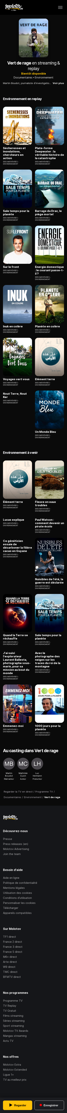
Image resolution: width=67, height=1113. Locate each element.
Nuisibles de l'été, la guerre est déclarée (49, 581)
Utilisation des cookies (17, 893)
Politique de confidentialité (20, 883)
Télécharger (10, 908)
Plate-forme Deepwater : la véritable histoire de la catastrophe (49, 153)
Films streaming (13, 1015)
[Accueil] (13, 7)
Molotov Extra (12, 1064)
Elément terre (45, 379)
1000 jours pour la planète (47, 727)
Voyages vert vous (16, 379)
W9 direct (9, 967)
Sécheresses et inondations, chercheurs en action (14, 153)
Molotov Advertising (16, 849)
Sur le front (11, 267)
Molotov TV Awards (15, 1031)
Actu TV (8, 1041)
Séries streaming (14, 1020)
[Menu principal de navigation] (60, 7)
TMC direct (10, 972)
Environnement (44, 77)
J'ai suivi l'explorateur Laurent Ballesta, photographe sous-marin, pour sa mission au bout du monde (17, 663)
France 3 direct (13, 946)
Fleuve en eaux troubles (45, 503)
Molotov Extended (15, 1069)
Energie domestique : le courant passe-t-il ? (49, 270)
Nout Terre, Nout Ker (15, 395)
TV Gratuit (9, 1010)
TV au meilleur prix (14, 1079)
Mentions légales (14, 888)
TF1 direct (9, 936)
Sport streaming (13, 1025)
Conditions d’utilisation (17, 898)
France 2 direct (12, 941)
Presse (7, 839)
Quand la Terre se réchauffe (15, 637)
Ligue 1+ (8, 1074)
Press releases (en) (15, 844)
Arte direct (10, 962)
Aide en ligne (11, 878)
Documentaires (23, 77)
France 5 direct (12, 951)
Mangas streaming (15, 1036)
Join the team (12, 854)
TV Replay (9, 1005)
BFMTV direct (12, 977)
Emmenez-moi (13, 726)
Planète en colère (47, 326)
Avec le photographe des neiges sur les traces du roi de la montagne (47, 659)
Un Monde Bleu (45, 432)
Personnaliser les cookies (19, 903)
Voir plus (58, 83)
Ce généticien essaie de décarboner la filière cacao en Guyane (17, 546)
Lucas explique (13, 519)
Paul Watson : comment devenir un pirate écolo (49, 523)
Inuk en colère (13, 326)
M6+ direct (10, 957)
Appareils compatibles (17, 913)
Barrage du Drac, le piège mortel (48, 212)
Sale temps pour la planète (16, 212)
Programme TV (13, 1000)
